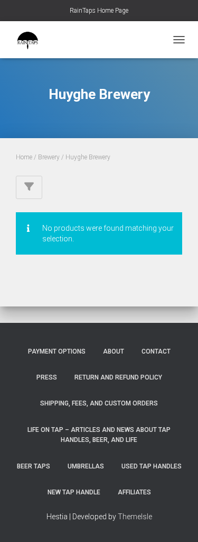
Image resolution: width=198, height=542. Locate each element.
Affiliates (134, 492)
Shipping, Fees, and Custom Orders (99, 403)
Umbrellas (86, 466)
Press (46, 377)
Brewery (49, 157)
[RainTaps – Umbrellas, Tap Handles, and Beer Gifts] (31, 39)
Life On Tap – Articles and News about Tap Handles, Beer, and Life (99, 435)
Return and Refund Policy (118, 377)
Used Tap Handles (151, 466)
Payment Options (57, 351)
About (113, 351)
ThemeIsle (135, 516)
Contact (156, 351)
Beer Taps (33, 466)
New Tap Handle (74, 492)
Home (24, 157)
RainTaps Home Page (99, 10)
